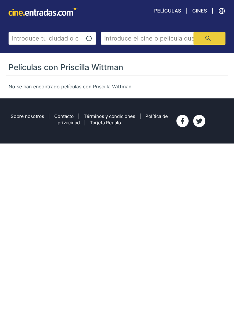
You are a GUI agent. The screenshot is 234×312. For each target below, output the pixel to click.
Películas (167, 11)
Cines (199, 11)
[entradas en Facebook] (182, 121)
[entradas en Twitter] (199, 121)
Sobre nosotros (27, 116)
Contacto (64, 116)
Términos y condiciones (109, 116)
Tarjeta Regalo (105, 123)
